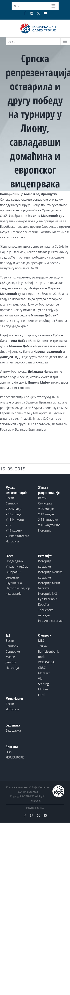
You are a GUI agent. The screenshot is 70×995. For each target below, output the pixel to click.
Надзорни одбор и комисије (18, 591)
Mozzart (44, 673)
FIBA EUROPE (15, 757)
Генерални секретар (13, 574)
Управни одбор (17, 566)
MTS (41, 641)
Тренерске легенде (45, 612)
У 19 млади (13, 514)
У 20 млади (13, 509)
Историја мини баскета (49, 585)
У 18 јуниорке (48, 519)
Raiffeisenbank (48, 651)
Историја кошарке (44, 564)
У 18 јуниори (15, 519)
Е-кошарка (13, 730)
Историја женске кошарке (50, 574)
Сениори (12, 503)
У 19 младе (46, 514)
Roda (41, 657)
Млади (10, 657)
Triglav (42, 646)
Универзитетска (17, 536)
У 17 (9, 525)
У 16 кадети (14, 530)
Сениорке (45, 503)
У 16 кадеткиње (49, 525)
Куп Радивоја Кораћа (47, 602)
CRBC (42, 668)
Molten (43, 689)
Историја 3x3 (47, 594)
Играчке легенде (50, 621)
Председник (14, 561)
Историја (12, 541)
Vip (40, 678)
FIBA (9, 752)
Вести (10, 498)
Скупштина (14, 583)
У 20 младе (46, 509)
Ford (41, 695)
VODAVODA (46, 662)
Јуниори (11, 662)
